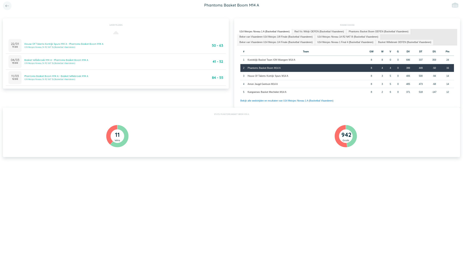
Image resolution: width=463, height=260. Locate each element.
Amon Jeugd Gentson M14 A (263, 84)
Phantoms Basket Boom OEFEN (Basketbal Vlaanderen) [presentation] (378, 31)
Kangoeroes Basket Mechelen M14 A (267, 92)
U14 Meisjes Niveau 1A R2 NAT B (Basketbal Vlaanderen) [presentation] (347, 36)
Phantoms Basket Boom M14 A (264, 68)
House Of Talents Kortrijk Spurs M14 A (268, 76)
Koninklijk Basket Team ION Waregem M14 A (271, 59)
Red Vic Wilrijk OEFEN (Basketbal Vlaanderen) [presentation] (319, 31)
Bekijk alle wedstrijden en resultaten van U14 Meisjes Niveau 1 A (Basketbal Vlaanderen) (286, 100)
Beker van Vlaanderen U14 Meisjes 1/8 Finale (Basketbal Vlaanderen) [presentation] (276, 36)
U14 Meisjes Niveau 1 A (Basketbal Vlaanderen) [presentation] (264, 31)
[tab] (264, 31)
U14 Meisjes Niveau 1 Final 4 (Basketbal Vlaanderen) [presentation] (345, 42)
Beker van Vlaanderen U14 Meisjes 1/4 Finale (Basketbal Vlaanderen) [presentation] (276, 42)
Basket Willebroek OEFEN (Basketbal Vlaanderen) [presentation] (404, 42)
